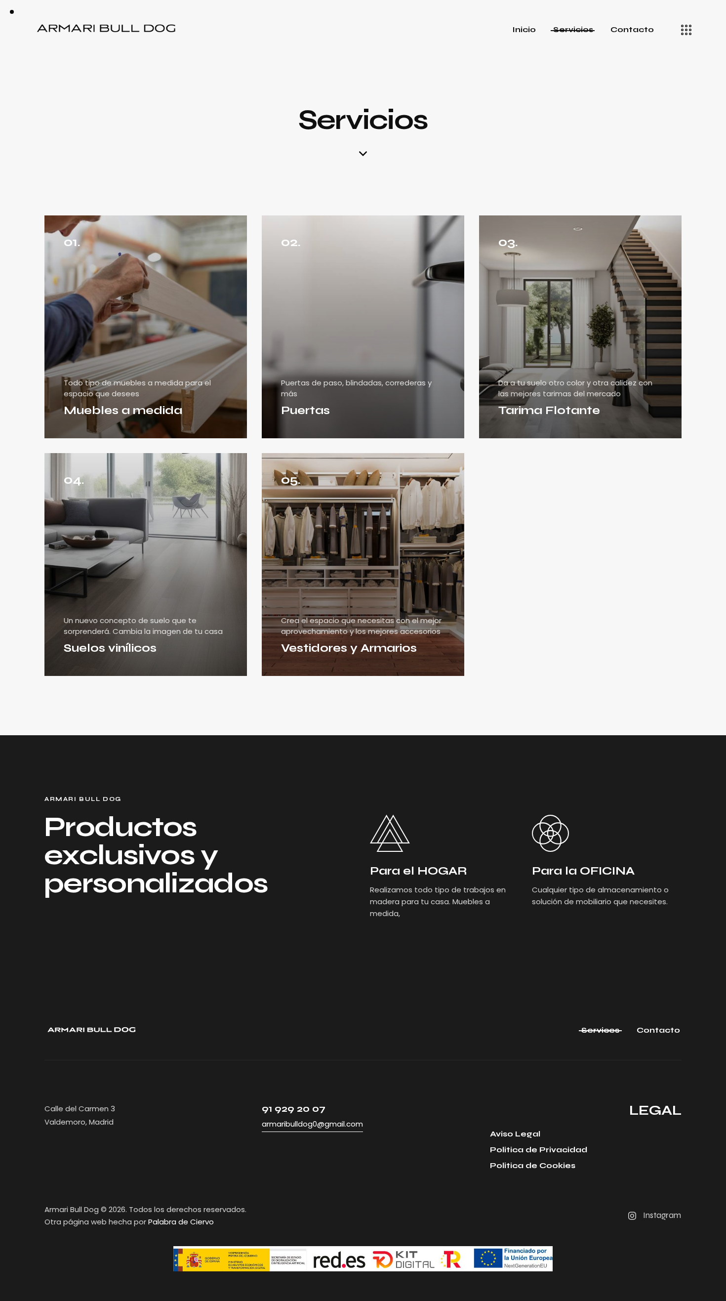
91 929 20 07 (293, 1108)
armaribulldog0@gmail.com (312, 1124)
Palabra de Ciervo (181, 1222)
